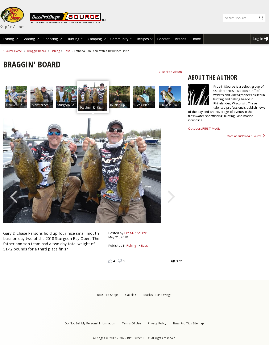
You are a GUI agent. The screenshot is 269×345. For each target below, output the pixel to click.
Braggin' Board (36, 51)
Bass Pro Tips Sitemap (188, 323)
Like (110, 261)
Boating (28, 39)
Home (196, 39)
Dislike (120, 261)
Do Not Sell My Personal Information (90, 323)
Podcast (163, 39)
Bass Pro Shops (108, 295)
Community (119, 39)
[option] (41, 96)
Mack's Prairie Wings (157, 295)
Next (171, 97)
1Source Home (12, 51)
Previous (13, 97)
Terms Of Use (131, 323)
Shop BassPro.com (12, 26)
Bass (67, 51)
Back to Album (172, 72)
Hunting (72, 39)
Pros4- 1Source (135, 233)
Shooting (51, 39)
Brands (180, 39)
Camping (95, 39)
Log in (258, 38)
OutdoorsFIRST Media (204, 128)
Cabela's (131, 295)
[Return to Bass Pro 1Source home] (69, 22)
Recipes (143, 39)
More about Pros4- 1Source (244, 136)
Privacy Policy (157, 323)
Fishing (8, 39)
